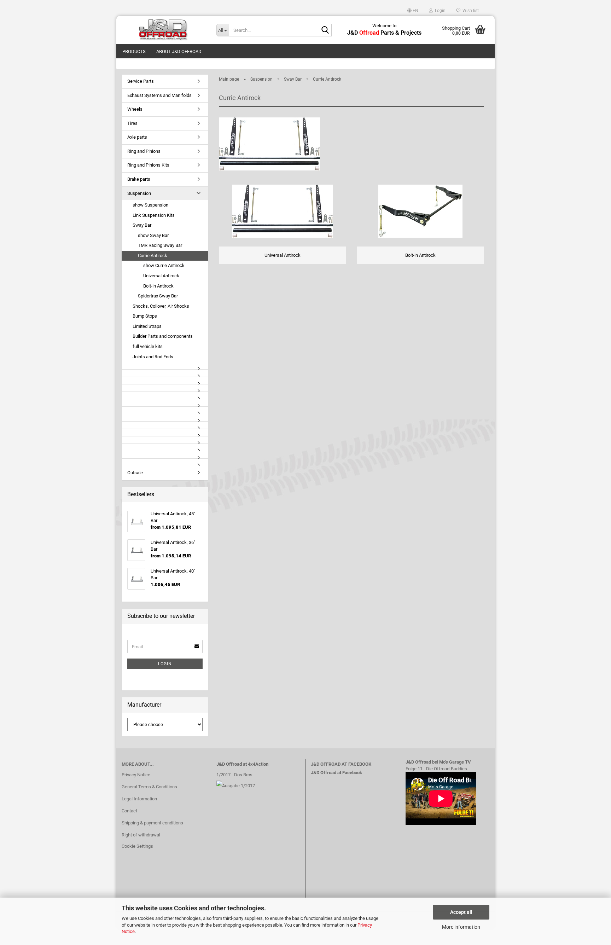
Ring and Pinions (144, 151)
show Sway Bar (153, 235)
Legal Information (139, 798)
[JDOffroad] (164, 30)
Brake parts (138, 179)
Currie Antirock (152, 255)
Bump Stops (145, 316)
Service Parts (140, 81)
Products (134, 51)
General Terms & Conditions (149, 786)
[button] (413, 10)
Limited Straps (147, 326)
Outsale (135, 472)
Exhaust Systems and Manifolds (159, 95)
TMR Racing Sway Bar (160, 245)
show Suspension (150, 205)
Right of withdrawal (141, 834)
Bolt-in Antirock (158, 286)
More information (461, 927)
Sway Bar (142, 225)
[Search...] (325, 30)
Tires (132, 123)
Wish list (469, 10)
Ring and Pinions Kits (148, 165)
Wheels (134, 109)
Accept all (461, 912)
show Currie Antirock (164, 265)
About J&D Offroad (179, 51)
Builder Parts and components (163, 336)
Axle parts (137, 137)
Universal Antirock (161, 275)
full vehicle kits (148, 346)
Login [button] (439, 10)
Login (165, 663)
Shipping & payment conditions (152, 822)
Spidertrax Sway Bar (158, 295)
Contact (129, 810)
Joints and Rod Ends (153, 356)
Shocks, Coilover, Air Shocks (161, 306)
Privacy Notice (136, 774)
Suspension (139, 193)
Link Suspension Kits (154, 215)
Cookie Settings (137, 846)
